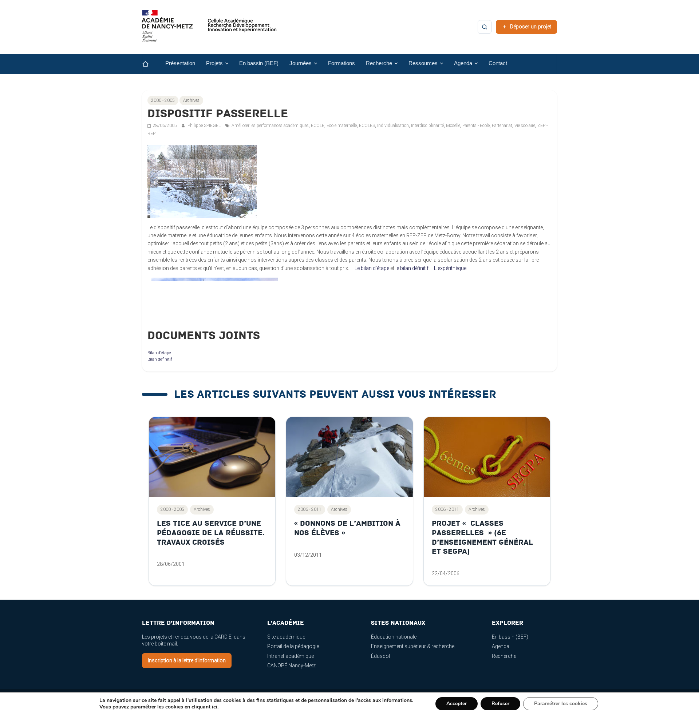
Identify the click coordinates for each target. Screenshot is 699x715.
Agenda (500, 646)
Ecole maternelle (342, 125)
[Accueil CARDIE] (209, 29)
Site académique (286, 637)
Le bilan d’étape (372, 268)
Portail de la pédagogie (293, 646)
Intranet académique (290, 656)
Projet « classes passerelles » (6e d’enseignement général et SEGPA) (482, 537)
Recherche (504, 656)
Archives (191, 100)
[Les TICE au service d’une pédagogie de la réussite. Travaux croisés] (212, 457)
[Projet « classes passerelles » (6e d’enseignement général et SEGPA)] (487, 457)
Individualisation (393, 125)
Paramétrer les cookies (560, 703)
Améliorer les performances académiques (270, 125)
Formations (341, 63)
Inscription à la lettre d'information (187, 660)
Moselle (453, 125)
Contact (498, 63)
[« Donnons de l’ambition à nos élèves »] (349, 457)
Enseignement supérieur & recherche (412, 646)
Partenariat (502, 125)
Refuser (500, 703)
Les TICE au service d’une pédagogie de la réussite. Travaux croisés (211, 533)
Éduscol (380, 656)
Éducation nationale (393, 637)
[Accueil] (151, 64)
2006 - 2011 (309, 509)
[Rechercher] (484, 27)
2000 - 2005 (163, 100)
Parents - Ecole (476, 125)
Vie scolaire (524, 125)
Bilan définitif (159, 359)
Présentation (180, 63)
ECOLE (317, 125)
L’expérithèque (450, 268)
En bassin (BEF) (259, 63)
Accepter (456, 703)
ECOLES (367, 125)
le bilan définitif (412, 268)
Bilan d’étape (159, 352)
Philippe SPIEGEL (204, 125)
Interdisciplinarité (427, 125)
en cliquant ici (201, 707)
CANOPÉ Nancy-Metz (291, 665)
